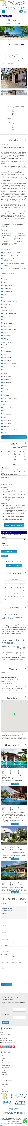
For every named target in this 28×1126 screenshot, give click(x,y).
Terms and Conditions (20, 1123)
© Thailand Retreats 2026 (6, 1123)
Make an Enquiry (14, 437)
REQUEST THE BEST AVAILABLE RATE (14, 525)
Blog (3, 1070)
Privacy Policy (5, 1077)
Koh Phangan (5, 1091)
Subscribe (5, 1022)
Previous (3, 78)
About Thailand (6, 1065)
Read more (4, 226)
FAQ (3, 1060)
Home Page (5, 1056)
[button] (14, 714)
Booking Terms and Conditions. (14, 561)
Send (6, 984)
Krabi (3, 1089)
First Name (5, 1007)
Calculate (4, 556)
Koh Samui (5, 1084)
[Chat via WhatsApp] (25, 1121)
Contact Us (5, 1072)
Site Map (4, 1074)
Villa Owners (5, 1067)
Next (25, 78)
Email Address (5, 1014)
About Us (4, 1058)
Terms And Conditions (8, 1063)
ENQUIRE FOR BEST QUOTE (14, 565)
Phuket (4, 1087)
